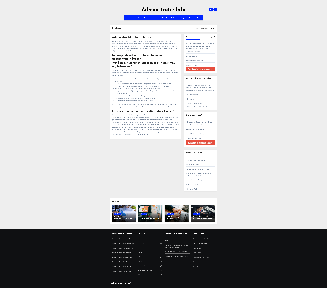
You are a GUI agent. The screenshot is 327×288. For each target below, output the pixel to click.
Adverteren (197, 248)
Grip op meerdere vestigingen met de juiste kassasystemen (150, 218)
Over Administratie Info (170, 18)
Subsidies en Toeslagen (145, 270)
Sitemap (195, 266)
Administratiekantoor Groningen (122, 257)
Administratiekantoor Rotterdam (122, 248)
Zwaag (200, 180)
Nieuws (199, 18)
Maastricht (196, 184)
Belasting (141, 243)
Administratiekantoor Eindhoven (122, 271)
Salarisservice (197, 253)
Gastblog (118, 214)
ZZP (139, 275)
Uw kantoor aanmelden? (201, 243)
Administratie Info (163, 9)
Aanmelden (156, 18)
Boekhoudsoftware (192, 94)
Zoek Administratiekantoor (140, 18)
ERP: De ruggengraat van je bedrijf (176, 251)
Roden (196, 189)
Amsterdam (201, 160)
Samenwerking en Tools (201, 257)
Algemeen (141, 239)
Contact (192, 18)
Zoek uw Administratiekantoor (122, 239)
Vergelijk (184, 18)
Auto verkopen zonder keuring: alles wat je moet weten (202, 218)
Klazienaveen (197, 175)
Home (127, 18)
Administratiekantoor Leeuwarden (123, 262)
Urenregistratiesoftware (194, 103)
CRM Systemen (190, 99)
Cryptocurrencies (143, 248)
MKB (139, 257)
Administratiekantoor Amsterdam (123, 243)
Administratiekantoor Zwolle (121, 266)
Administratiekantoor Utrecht (122, 253)
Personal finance (143, 266)
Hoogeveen (208, 169)
